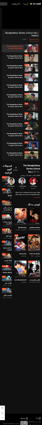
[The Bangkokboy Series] (34, 216)
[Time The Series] (34, 242)
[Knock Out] (20, 242)
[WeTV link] (35, 3)
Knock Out (22, 254)
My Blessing (22, 227)
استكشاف (14, 4)
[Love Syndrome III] (20, 269)
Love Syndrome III (20, 280)
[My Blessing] (20, 216)
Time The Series (34, 254)
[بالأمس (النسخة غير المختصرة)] (34, 269)
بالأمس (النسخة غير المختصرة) (31, 280)
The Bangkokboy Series (32, 227)
